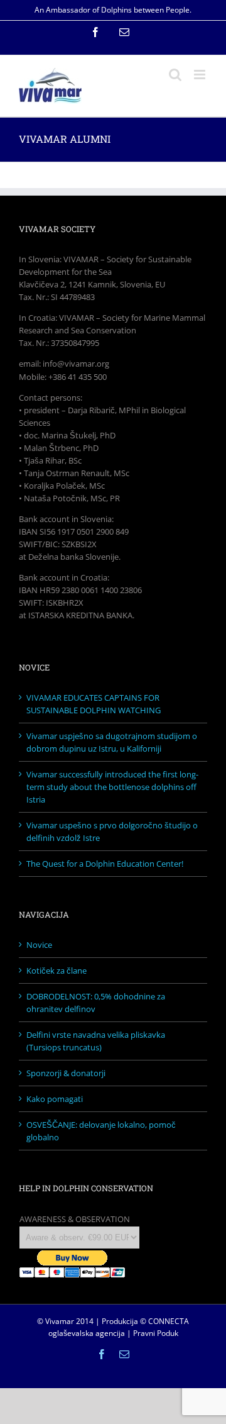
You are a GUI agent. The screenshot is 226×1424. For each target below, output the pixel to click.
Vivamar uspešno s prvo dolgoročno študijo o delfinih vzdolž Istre (112, 831)
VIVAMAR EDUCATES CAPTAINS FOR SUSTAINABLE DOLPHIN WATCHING (93, 704)
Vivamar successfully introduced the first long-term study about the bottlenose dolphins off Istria (112, 787)
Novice (39, 944)
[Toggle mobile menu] (200, 74)
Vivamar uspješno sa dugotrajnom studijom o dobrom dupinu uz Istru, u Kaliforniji (111, 742)
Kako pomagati (54, 1098)
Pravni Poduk (155, 1333)
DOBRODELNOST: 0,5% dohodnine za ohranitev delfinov (95, 1003)
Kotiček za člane (56, 970)
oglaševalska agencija (86, 1333)
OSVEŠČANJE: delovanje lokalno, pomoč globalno (101, 1131)
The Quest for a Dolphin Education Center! (104, 863)
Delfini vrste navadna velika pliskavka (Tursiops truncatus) (95, 1041)
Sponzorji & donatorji (65, 1073)
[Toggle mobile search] (175, 74)
